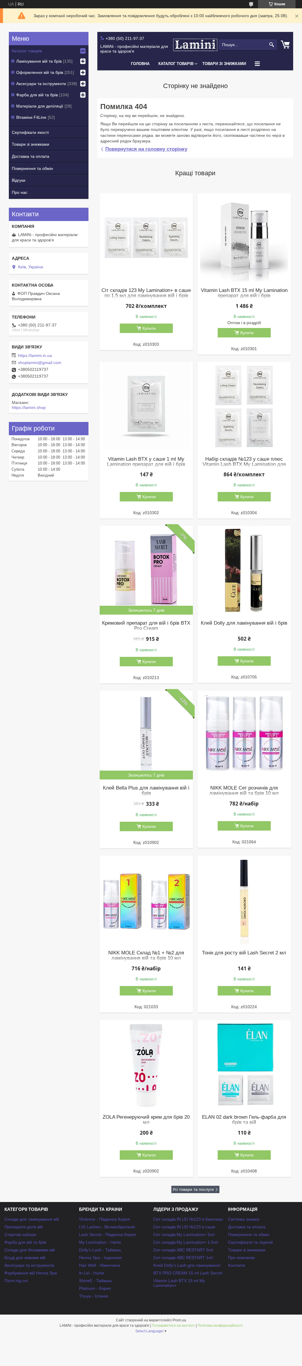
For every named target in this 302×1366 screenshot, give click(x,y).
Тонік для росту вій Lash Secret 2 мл (244, 953)
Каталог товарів (175, 63)
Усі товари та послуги (193, 1189)
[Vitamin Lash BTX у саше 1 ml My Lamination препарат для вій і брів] (146, 406)
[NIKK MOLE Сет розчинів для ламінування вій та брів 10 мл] (244, 735)
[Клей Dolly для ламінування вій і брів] (244, 570)
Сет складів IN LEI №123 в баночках (188, 1219)
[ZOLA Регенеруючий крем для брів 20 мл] (146, 1064)
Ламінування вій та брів (39, 61)
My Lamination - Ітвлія (100, 1242)
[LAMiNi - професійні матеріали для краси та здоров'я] (195, 44)
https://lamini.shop (29, 407)
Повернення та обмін (32, 168)
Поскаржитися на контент (173, 1325)
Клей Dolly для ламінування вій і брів (244, 623)
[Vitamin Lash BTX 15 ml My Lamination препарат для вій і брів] (244, 237)
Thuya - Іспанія (93, 1296)
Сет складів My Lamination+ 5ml (183, 1234)
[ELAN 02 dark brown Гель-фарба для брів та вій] (244, 1064)
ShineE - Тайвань (95, 1280)
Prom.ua (179, 1320)
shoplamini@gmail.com (39, 362)
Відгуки (18, 180)
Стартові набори (20, 1234)
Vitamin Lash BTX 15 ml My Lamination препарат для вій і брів (244, 293)
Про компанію (241, 1257)
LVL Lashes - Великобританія (107, 1226)
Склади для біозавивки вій (29, 1250)
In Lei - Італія (91, 1273)
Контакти (236, 1265)
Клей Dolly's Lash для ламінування (186, 1265)
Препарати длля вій (23, 1226)
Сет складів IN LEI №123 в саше (184, 1226)
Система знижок (243, 1219)
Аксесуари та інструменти (41, 83)
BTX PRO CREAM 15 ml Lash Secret (187, 1273)
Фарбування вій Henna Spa (30, 1273)
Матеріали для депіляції (39, 106)
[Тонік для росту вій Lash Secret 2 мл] (244, 900)
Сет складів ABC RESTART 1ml (183, 1257)
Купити (149, 328)
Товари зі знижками (224, 63)
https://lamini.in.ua (35, 355)
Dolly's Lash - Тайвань (100, 1250)
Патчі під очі (16, 1280)
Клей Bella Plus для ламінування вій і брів (146, 790)
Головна (140, 63)
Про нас (19, 192)
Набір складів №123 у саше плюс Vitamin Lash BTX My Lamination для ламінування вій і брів (244, 464)
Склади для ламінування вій (31, 1219)
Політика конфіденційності (220, 1325)
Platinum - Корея (95, 1288)
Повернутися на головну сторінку (146, 149)
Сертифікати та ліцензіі (250, 1242)
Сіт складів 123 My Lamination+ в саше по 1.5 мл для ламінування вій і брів (146, 293)
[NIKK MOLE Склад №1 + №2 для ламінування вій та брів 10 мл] (146, 900)
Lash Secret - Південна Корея (107, 1234)
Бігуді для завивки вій (24, 1257)
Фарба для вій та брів (37, 94)
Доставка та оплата (30, 156)
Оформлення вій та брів (39, 72)
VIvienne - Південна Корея (104, 1219)
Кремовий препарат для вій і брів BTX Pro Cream (146, 626)
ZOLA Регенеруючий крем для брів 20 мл (146, 1120)
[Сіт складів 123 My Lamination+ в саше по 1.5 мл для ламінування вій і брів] (146, 237)
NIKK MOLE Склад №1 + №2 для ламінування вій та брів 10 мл (146, 955)
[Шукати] (271, 44)
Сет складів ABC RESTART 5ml (183, 1250)
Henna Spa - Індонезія (100, 1257)
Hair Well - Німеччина (99, 1265)
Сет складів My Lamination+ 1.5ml (185, 1242)
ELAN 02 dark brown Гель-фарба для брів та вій (244, 1120)
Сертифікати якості (30, 132)
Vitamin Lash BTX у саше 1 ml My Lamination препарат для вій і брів (146, 462)
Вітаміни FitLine (31, 117)
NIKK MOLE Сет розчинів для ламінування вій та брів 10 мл (244, 790)
